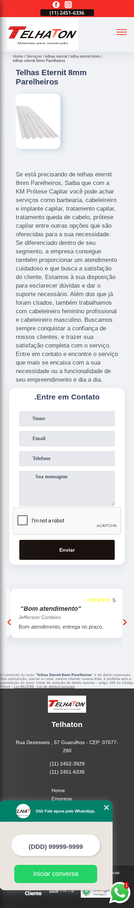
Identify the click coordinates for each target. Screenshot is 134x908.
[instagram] (68, 5)
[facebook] (56, 5)
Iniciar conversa (55, 873)
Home (58, 790)
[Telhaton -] (42, 48)
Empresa (61, 798)
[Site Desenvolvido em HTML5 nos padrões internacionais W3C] (62, 891)
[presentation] (9, 621)
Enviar (67, 550)
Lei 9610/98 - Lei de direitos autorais (44, 686)
